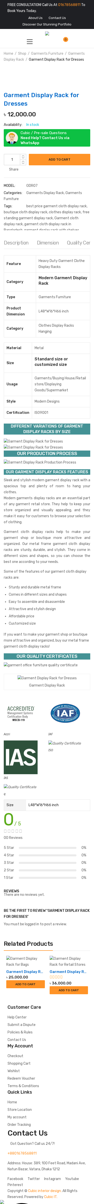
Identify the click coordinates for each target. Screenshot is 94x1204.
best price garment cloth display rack (56, 206)
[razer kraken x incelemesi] (47, 1202)
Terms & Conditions (23, 1086)
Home (8, 53)
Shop (22, 53)
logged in (32, 924)
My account (17, 1117)
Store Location (20, 1110)
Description (16, 243)
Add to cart (59, 159)
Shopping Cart (19, 1063)
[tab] (16, 244)
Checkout (15, 1056)
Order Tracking (19, 1125)
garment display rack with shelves (51, 230)
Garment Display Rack (25, 971)
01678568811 (69, 5)
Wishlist (14, 1071)
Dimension (48, 243)
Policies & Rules (20, 1032)
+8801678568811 (22, 1153)
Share (13, 169)
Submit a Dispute (22, 1025)
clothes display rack (65, 212)
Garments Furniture (47, 53)
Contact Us (17, 1040)
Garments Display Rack (45, 193)
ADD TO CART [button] (25, 984)
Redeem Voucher (21, 1078)
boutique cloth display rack (25, 212)
